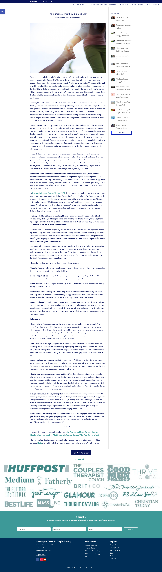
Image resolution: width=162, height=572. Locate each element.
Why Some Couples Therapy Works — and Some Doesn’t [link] (123, 80)
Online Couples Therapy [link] (92, 554)
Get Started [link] (80, 5)
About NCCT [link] (124, 5)
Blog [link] (134, 5)
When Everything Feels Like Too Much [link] (123, 103)
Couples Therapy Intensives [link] (98, 5)
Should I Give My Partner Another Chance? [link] (121, 126)
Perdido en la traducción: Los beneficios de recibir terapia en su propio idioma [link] (124, 42)
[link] (2, 11)
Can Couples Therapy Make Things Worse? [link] (123, 95)
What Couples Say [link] (115, 550)
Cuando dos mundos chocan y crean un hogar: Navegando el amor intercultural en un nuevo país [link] (123, 57)
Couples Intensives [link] (115, 545)
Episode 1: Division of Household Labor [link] (123, 118)
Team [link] (148, 5)
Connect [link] (156, 5)
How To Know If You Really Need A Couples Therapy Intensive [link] (123, 88)
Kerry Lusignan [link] (61, 17)
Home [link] (72, 5)
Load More (121, 132)
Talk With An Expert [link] (81, 452)
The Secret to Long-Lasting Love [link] (122, 18)
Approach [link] (112, 5)
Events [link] (140, 5)
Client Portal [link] (113, 558)
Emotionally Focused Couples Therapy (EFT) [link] (48, 193)
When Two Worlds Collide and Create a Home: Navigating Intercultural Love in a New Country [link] (122, 50)
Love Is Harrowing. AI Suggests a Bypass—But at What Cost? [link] (123, 111)
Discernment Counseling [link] (92, 551)
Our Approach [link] (114, 548)
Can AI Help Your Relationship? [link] (121, 72)
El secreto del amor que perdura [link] (123, 26)
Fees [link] (86, 557)
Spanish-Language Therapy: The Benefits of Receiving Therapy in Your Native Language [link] (123, 34)
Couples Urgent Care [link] (91, 545)
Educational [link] (77, 17)
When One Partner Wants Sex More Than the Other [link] (123, 65)
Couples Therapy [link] (90, 548)
